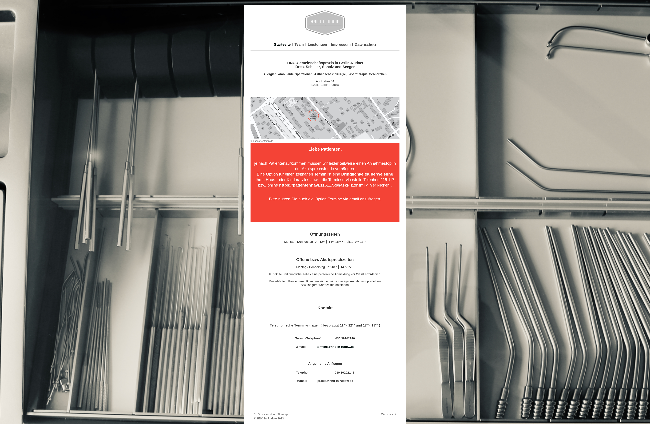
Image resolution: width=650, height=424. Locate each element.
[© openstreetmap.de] (325, 118)
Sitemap (282, 414)
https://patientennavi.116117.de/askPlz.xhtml (322, 185)
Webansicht (388, 414)
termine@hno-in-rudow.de (335, 347)
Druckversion (266, 414)
